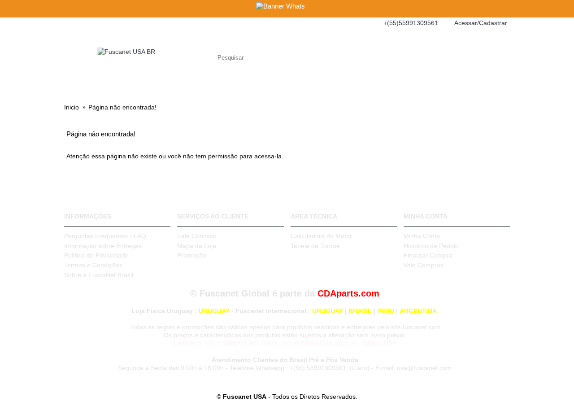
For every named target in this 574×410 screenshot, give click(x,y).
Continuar (488, 184)
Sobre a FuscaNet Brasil (98, 275)
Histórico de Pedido (431, 245)
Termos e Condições (93, 265)
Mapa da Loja (196, 245)
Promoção (191, 255)
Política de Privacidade (96, 255)
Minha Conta (422, 236)
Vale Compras (424, 265)
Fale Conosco (197, 236)
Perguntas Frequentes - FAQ (105, 236)
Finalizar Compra (428, 255)
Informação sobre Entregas (103, 245)
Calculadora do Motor (321, 236)
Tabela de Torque (315, 245)
